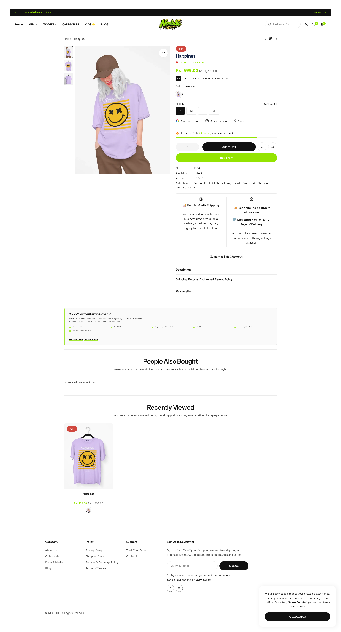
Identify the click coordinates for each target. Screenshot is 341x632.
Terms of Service (96, 568)
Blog (48, 568)
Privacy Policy (94, 550)
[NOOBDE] (170, 24)
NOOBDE (199, 178)
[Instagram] (179, 588)
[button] (15, 12)
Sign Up (234, 565)
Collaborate (52, 556)
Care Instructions (91, 339)
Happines (88, 493)
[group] (122, 110)
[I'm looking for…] (270, 24)
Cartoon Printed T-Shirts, (209, 183)
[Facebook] (170, 588)
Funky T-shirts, (233, 183)
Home (67, 39)
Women (191, 187)
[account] (306, 24)
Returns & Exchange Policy (102, 562)
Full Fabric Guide (76, 339)
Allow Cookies (297, 616)
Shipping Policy (95, 556)
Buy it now (226, 157)
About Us (51, 550)
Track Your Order (136, 550)
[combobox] (283, 24)
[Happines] (88, 456)
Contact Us (132, 556)
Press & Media (54, 562)
